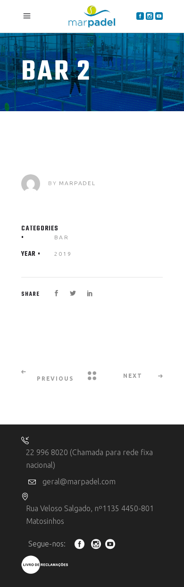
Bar (61, 237)
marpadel (77, 183)
